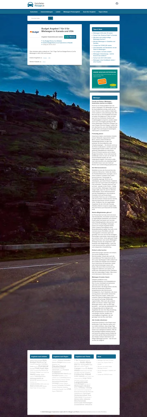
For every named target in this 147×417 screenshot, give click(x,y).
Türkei (65, 389)
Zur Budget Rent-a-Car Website (52, 41)
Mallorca (69, 377)
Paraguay (61, 383)
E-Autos (83, 368)
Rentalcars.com (33, 382)
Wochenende (80, 401)
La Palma (66, 375)
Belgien (60, 362)
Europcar (43, 366)
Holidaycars (32, 376)
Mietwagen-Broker (82, 386)
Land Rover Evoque (84, 380)
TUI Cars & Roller (41, 388)
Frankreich (56, 372)
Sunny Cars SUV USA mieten (102, 58)
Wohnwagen (87, 403)
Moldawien (63, 379)
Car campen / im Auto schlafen (102, 51)
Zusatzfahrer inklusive (83, 404)
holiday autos (40, 374)
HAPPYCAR (46, 372)
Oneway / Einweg (85, 388)
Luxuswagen (79, 384)
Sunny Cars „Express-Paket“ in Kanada (105, 35)
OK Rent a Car (44, 380)
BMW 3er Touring (79, 364)
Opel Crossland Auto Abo (86, 389)
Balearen (54, 362)
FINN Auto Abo (41, 368)
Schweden (60, 385)
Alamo (32, 360)
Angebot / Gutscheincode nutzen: (52, 37)
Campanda (32, 364)
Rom (81, 393)
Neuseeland (56, 381)
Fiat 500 (89, 370)
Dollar (32, 366)
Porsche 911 (84, 391)
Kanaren (60, 375)
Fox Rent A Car (43, 370)
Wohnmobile (78, 403)
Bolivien (65, 362)
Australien (67, 360)
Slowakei (54, 387)
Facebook (117, 3)
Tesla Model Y (88, 397)
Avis (44, 360)
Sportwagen (87, 393)
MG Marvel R (87, 384)
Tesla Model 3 (79, 397)
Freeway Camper (35, 372)
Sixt (32, 386)
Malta (53, 379)
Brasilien (69, 362)
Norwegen (55, 383)
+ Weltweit (60, 360)
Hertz (33, 374)
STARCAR (38, 386)
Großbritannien (57, 373)
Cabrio (86, 366)
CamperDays (38, 364)
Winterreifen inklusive (82, 399)
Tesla (89, 395)
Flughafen (87, 372)
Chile (59, 364)
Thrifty (34, 388)
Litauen (57, 377)
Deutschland (59, 366)
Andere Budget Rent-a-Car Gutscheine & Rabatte (58, 42)
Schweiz (67, 385)
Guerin (42, 372)
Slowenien (60, 387)
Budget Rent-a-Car (38, 362)
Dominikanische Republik (58, 368)
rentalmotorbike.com (36, 384)
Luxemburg (63, 377)
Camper (77, 368)
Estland (61, 369)
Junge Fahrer (86, 378)
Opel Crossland (77, 389)
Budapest (82, 366)
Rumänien (54, 385)
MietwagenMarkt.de (36, 378)
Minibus (76, 388)
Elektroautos (83, 370)
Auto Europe (38, 360)
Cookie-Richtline (101, 412)
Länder (58, 12)
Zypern (54, 391)
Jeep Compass (88, 376)
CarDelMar (45, 364)
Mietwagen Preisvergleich (71, 12)
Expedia (32, 368)
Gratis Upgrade (79, 376)
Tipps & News (103, 12)
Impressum (83, 412)
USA (49, 57)
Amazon (82, 360)
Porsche (76, 391)
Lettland (54, 377)
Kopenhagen (76, 380)
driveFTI (36, 366)
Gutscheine (34, 12)
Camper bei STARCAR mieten (102, 45)
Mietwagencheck (40, 376)
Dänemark (55, 370)
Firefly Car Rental (34, 370)
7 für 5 (44, 61)
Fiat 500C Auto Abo (79, 372)
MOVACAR (33, 380)
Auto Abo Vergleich (89, 12)
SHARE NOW (46, 384)
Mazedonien (58, 379)
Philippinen (66, 383)
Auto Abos (85, 362)
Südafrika (65, 387)
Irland (66, 373)
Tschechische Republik (57, 389)
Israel (69, 373)
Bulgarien (54, 364)
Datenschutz (91, 412)
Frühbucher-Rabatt (82, 374)
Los (50, 18)
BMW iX (78, 366)
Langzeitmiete (81, 382)
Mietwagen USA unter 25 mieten (103, 33)
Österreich (59, 391)
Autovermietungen (47, 12)
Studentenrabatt (80, 395)
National (39, 380)
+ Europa (54, 360)
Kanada (45, 57)
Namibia (68, 379)
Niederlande (63, 381)
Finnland (66, 370)
